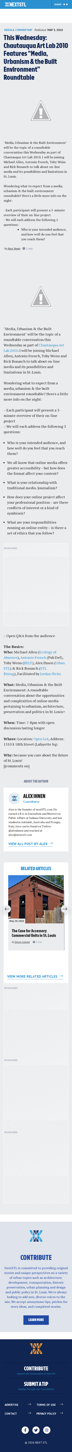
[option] (36, 913)
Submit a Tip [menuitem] (36, 1386)
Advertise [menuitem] (11, 1405)
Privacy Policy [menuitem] (46, 1413)
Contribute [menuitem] (36, 1370)
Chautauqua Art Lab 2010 (22, 157)
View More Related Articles (32, 976)
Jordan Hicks (50, 673)
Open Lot (41, 738)
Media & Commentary (18, 30)
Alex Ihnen (14, 248)
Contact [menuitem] (11, 1413)
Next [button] (66, 909)
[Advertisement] (36, 587)
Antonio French (33, 657)
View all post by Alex (28, 843)
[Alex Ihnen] (14, 798)
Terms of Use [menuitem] (46, 1405)
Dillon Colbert (22, 941)
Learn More (36, 1320)
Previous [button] (5, 909)
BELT (28, 662)
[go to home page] (15, 4)
